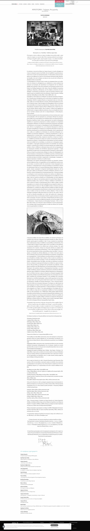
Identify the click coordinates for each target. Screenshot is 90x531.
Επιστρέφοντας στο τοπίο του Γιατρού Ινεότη (27, 491)
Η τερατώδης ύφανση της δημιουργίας (26, 484)
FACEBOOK (42, 522)
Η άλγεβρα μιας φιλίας (24, 502)
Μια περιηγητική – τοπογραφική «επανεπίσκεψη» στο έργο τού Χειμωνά (32, 495)
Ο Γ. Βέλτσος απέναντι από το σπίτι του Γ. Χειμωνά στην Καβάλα (31, 498)
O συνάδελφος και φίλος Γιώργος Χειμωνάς (27, 480)
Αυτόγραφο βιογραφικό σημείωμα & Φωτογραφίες (28, 455)
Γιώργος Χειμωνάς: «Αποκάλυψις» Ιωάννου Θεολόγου (29, 459)
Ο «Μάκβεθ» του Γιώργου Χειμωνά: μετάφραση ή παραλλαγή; (30, 470)
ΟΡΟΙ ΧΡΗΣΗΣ (71, 524)
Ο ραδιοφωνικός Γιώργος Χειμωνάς (26, 513)
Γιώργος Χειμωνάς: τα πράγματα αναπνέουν (27, 509)
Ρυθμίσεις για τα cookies (54, 527)
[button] (3, 526)
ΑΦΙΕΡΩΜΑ (72, 1)
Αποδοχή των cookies (54, 525)
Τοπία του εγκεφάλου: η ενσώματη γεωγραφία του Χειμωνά (30, 473)
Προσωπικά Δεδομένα (73, 522)
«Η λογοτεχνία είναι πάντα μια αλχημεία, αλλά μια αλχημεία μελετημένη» (33, 477)
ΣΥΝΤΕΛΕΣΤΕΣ (62, 522)
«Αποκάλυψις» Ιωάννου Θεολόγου (26, 462)
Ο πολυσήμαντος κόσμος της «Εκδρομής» (27, 488)
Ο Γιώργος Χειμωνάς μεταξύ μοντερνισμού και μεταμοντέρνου (30, 466)
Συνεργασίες (52, 522)
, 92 (15, 523)
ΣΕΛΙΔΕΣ (67, 1)
